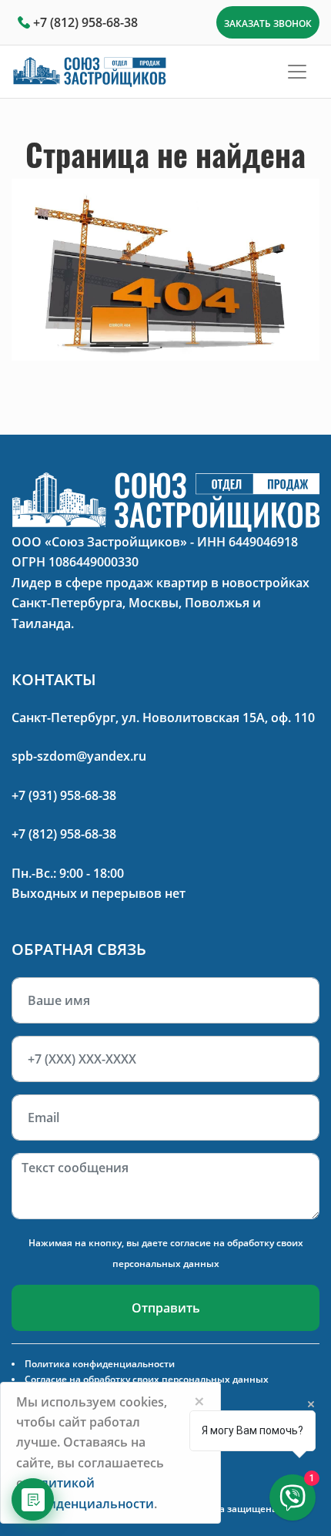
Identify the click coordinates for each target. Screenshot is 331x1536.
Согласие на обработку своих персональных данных (147, 1379)
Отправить (166, 1307)
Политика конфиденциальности (100, 1363)
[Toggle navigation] (297, 71)
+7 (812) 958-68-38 (85, 22)
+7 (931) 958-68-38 (64, 795)
